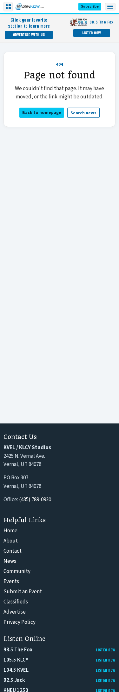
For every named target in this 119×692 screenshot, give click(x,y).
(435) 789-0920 (35, 499)
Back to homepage (41, 113)
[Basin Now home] (29, 6)
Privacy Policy (19, 622)
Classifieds (15, 602)
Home (10, 531)
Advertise (14, 612)
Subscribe (90, 6)
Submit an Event (22, 592)
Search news (83, 113)
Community (16, 571)
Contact (12, 551)
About (10, 541)
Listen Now (91, 32)
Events (11, 581)
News (9, 561)
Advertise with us (29, 34)
